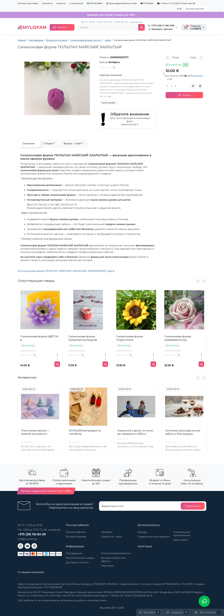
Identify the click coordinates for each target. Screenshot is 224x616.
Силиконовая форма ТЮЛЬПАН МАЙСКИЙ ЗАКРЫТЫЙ (53, 271)
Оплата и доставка (28, 3)
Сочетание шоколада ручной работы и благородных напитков (182, 434)
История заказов (76, 536)
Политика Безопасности (116, 553)
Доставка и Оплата (77, 562)
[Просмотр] (33, 331)
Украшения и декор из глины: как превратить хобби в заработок (135, 434)
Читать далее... (108, 102)
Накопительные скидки (80, 557)
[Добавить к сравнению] (40, 331)
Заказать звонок (162, 29)
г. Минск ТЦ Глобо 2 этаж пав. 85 (177, 3)
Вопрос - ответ (73, 143)
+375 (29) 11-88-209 (162, 25)
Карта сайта (180, 539)
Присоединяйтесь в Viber (122, 3)
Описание (28, 143)
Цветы (111, 271)
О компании (76, 3)
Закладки (106, 532)
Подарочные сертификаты (154, 536)
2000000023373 (97, 271)
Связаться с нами (111, 536)
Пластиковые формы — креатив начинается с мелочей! (35, 434)
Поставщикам (74, 553)
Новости (61, 3)
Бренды (142, 532)
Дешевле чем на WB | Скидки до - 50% (111, 14)
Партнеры (107, 565)
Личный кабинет (194, 8)
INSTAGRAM (95, 3)
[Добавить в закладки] (47, 331)
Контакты (47, 3)
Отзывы (49, 143)
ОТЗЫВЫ (148, 3)
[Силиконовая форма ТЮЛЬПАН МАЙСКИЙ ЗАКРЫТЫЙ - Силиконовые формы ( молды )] (57, 88)
